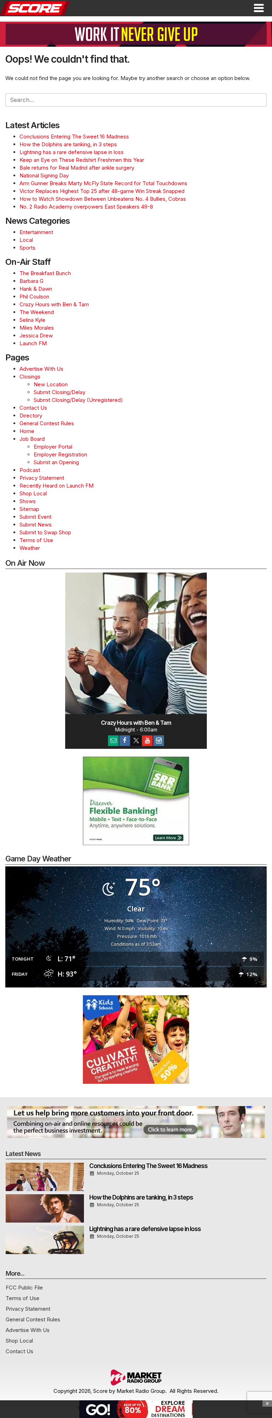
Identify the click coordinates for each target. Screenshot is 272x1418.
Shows (27, 501)
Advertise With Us (41, 368)
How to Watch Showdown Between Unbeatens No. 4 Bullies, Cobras (102, 198)
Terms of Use (36, 540)
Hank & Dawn (35, 288)
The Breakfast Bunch (45, 273)
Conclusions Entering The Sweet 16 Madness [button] (148, 1165)
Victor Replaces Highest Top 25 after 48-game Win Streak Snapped (102, 191)
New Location (51, 384)
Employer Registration (60, 454)
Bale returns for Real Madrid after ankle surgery (76, 167)
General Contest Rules (46, 423)
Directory (30, 415)
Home (26, 431)
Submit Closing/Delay (59, 392)
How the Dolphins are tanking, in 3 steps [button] (141, 1197)
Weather (29, 548)
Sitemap (29, 509)
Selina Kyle (32, 320)
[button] (259, 8)
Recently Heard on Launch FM (56, 485)
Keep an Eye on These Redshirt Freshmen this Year (81, 159)
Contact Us (33, 407)
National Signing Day (44, 175)
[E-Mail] (113, 740)
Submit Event (35, 516)
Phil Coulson (34, 296)
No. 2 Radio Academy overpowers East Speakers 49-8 (86, 206)
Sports (27, 247)
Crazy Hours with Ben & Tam (54, 304)
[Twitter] (136, 740)
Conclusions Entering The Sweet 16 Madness (74, 136)
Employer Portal (53, 446)
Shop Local (33, 493)
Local (26, 240)
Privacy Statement (41, 477)
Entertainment (36, 232)
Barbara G (31, 281)
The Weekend (36, 312)
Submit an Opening (56, 462)
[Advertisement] (136, 34)
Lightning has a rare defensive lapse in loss (71, 152)
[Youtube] (147, 740)
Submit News (35, 524)
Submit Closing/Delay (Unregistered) (78, 400)
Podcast (29, 470)
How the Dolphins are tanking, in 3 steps (68, 144)
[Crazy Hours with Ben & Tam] (136, 643)
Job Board (32, 438)
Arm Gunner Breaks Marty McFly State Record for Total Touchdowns (103, 183)
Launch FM (33, 343)
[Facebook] (124, 740)
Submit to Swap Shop (45, 532)
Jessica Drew (36, 335)
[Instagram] (158, 740)
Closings (29, 376)
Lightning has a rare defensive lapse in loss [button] (145, 1228)
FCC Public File (24, 1287)
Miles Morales (36, 327)
